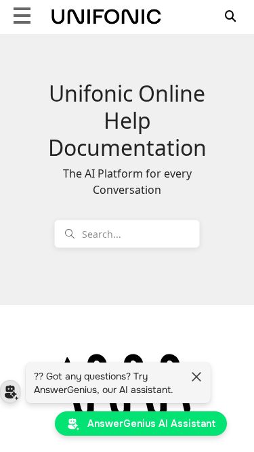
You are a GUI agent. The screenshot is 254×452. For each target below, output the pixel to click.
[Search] (230, 15)
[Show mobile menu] (22, 15)
